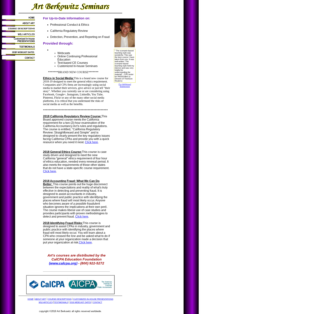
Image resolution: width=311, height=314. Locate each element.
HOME (30, 299)
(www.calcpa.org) (63, 263)
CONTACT (97, 302)
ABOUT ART (40, 299)
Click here (91, 142)
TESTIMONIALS (61, 302)
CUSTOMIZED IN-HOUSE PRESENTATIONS (93, 299)
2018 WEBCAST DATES (80, 302)
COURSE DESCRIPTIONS (59, 299)
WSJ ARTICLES (46, 302)
